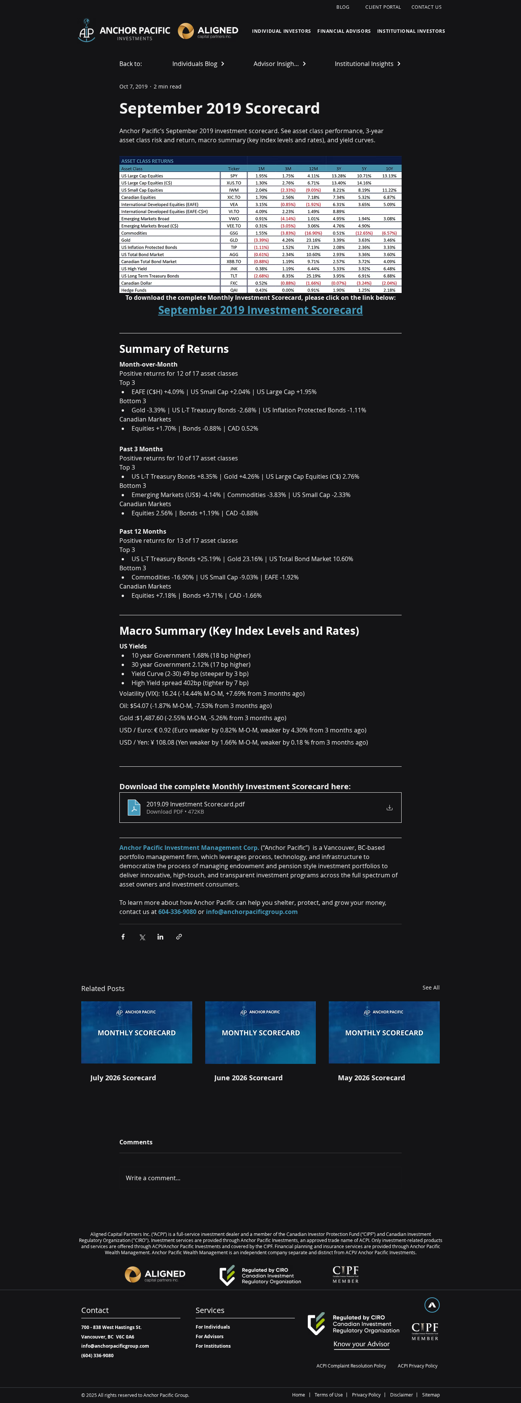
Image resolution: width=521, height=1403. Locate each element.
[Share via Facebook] (123, 936)
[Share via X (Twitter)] (141, 936)
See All (431, 987)
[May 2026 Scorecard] (384, 1032)
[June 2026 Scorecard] (260, 1032)
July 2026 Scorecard (123, 1078)
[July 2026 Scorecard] (136, 1032)
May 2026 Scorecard (371, 1078)
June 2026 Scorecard (248, 1078)
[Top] (432, 1305)
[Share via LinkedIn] (160, 936)
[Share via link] (179, 936)
